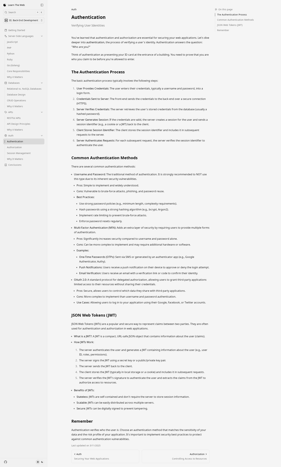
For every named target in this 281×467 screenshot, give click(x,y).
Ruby (10, 59)
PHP (9, 47)
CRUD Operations (16, 100)
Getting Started (16, 30)
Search (25, 12)
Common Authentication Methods (104, 157)
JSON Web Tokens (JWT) (93, 315)
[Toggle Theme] (40, 462)
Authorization (14, 147)
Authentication (15, 141)
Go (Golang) (13, 65)
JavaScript (12, 41)
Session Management (19, 153)
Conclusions (14, 164)
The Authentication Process (98, 71)
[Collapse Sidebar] (42, 5)
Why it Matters (15, 77)
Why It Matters (15, 158)
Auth (10, 135)
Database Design (16, 94)
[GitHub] (5, 462)
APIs (10, 112)
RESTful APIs (14, 118)
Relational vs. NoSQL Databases (24, 88)
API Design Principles (18, 123)
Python (10, 53)
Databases (14, 82)
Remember (82, 421)
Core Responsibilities (18, 71)
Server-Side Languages (20, 36)
